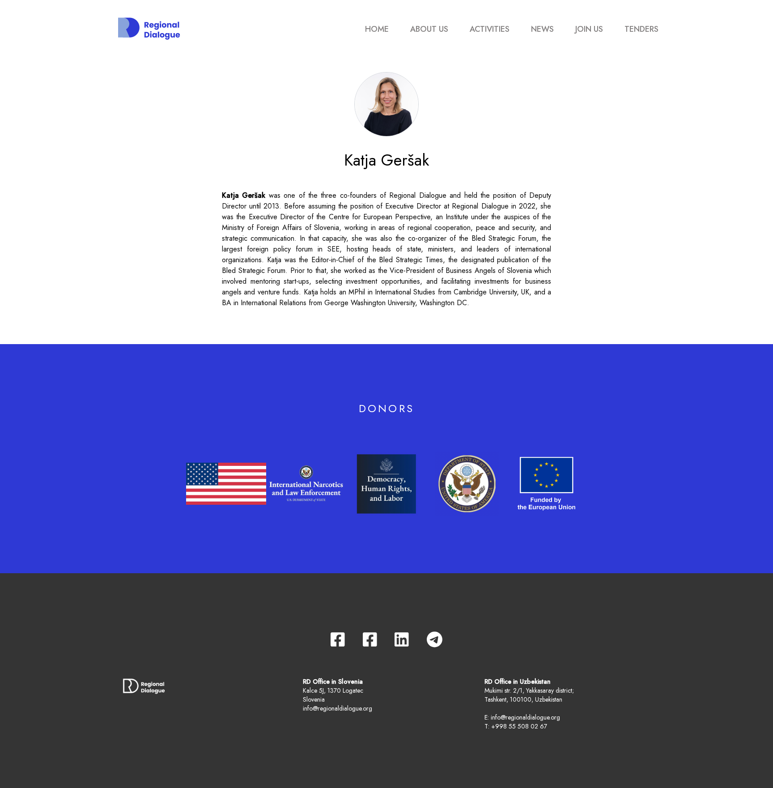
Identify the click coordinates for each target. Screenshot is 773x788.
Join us (589, 29)
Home (377, 29)
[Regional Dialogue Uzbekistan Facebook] (370, 639)
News (542, 29)
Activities (490, 29)
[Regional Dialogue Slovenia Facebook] (338, 639)
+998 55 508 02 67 (519, 726)
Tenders (641, 29)
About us (429, 29)
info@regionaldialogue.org (337, 708)
